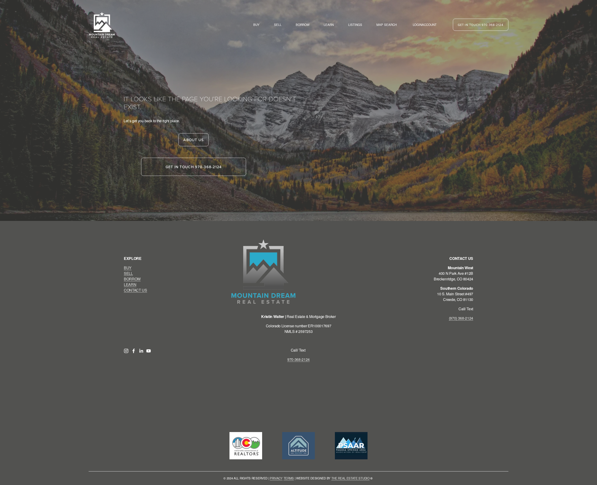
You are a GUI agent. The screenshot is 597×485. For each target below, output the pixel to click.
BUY (128, 267)
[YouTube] (148, 351)
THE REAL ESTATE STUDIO (350, 478)
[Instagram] (126, 351)
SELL (128, 273)
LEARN (130, 284)
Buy (256, 24)
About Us (193, 139)
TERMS (289, 478)
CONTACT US (135, 290)
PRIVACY (276, 478)
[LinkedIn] (141, 351)
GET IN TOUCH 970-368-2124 (194, 166)
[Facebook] (133, 351)
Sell (277, 24)
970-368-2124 (298, 359)
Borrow (302, 24)
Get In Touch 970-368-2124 (480, 25)
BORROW (132, 279)
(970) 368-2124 (461, 318)
